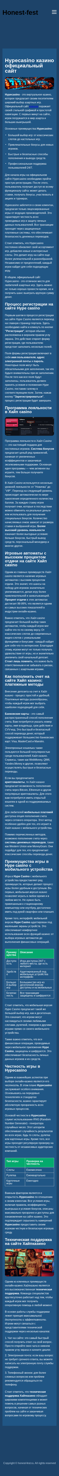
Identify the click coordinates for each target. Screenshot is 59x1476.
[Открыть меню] (54, 12)
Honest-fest (20, 12)
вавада (33, 106)
